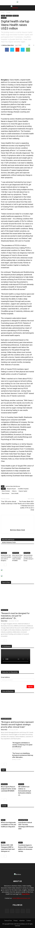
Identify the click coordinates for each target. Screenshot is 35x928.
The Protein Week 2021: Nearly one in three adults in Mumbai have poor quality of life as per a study (26, 506)
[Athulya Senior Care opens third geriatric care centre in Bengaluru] (6, 550)
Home (2, 12)
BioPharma (15, 553)
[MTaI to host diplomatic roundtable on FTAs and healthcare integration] (9, 815)
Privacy (16, 920)
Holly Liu (14, 491)
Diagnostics (8, 15)
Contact (28, 920)
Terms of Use (8, 920)
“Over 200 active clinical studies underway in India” (9, 502)
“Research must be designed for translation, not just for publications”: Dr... (15, 615)
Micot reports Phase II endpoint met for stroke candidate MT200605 (8, 789)
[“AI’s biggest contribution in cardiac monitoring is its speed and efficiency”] (6, 745)
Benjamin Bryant (11, 488)
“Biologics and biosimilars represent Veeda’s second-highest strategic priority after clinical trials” (17, 724)
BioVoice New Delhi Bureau (13, 486)
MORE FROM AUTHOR (9, 542)
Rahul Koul (4, 621)
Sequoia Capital (23, 491)
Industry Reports (23, 820)
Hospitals (4, 553)
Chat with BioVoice (6, 718)
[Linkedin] (17, 911)
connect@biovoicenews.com (21, 898)
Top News (4, 18)
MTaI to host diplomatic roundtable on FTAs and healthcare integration (8, 824)
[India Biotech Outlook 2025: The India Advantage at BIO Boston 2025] (26, 815)
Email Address (5, 677)
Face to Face (4, 610)
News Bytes (15, 15)
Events (3, 820)
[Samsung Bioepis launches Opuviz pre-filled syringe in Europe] (29, 550)
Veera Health (14, 493)
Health (8, 12)
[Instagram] (12, 911)
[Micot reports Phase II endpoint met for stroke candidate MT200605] (17, 550)
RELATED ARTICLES (8, 540)
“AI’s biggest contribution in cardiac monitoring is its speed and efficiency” (22, 744)
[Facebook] (7, 911)
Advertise (22, 920)
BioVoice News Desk (8, 45)
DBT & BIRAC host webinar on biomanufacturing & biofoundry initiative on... (24, 791)
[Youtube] (28, 911)
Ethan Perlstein (6, 491)
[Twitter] (23, 911)
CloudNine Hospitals (23, 488)
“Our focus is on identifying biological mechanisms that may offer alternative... (22, 755)
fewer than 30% (6, 153)
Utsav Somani (5, 493)
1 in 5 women (20, 150)
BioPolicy (21, 784)
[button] (26, 13)
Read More (26, 894)
